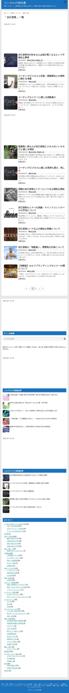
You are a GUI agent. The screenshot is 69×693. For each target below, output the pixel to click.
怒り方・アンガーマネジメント (17, 613)
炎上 (8, 604)
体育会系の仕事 (12, 573)
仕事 (35, 684)
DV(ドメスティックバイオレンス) (18, 597)
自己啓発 (32, 60)
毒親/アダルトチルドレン (15, 551)
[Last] (43, 288)
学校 (40, 684)
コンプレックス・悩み (11, 654)
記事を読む (22, 70)
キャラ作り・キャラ (13, 558)
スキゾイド (10, 626)
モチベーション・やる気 (15, 528)
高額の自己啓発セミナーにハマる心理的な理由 (41, 189)
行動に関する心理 (13, 541)
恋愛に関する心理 (13, 546)
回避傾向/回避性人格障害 (15, 623)
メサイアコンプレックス (15, 656)
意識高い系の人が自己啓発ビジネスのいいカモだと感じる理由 (30, 499)
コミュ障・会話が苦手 (14, 611)
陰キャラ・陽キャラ (13, 631)
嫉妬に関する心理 (13, 538)
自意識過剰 (10, 634)
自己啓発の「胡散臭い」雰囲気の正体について (41, 247)
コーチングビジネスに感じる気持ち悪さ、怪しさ (26, 507)
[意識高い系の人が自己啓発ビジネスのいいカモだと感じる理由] (10, 152)
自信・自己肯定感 (13, 526)
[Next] (39, 288)
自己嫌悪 (10, 658)
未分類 (6, 534)
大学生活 (10, 580)
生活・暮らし (8, 549)
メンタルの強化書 (15, 2)
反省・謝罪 (10, 616)
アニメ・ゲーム (12, 649)
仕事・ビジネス (9, 568)
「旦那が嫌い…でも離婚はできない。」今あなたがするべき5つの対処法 (33, 418)
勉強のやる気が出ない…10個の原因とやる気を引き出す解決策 (30, 426)
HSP (5, 664)
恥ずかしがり (11, 636)
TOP (2, 684)
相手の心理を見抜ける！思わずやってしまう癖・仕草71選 (28, 402)
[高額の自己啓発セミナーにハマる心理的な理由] (10, 194)
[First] (26, 288)
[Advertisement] (34, 38)
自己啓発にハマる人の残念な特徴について (39, 228)
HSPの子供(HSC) (12, 668)
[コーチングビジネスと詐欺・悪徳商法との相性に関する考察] (10, 81)
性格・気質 (7, 619)
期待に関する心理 (13, 543)
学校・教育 (7, 578)
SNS (8, 606)
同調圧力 (10, 566)
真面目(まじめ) (12, 639)
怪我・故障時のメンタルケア (16, 584)
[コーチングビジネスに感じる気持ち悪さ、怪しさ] (10, 173)
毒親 (62, 685)
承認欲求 (7, 651)
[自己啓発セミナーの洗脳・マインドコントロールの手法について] (10, 213)
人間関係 (7, 553)
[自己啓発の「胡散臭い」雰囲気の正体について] (10, 253)
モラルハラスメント (13, 594)
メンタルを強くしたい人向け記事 (15, 524)
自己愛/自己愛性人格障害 (15, 621)
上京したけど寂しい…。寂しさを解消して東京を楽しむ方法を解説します (33, 410)
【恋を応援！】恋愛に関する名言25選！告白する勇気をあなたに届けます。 (34, 395)
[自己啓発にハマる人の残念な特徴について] (10, 234)
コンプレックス (28, 685)
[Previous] (29, 288)
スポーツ (56, 684)
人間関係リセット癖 (13, 555)
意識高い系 (39, 60)
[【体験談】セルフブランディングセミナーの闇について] (10, 271)
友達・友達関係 (12, 560)
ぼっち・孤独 (11, 563)
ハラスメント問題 (10, 592)
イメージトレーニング (14, 590)
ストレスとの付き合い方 (15, 531)
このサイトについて (36, 687)
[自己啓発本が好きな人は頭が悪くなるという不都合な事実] (10, 60)
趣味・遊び (7, 647)
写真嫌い (10, 661)
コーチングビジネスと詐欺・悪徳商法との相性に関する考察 (29, 483)
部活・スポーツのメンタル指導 (17, 587)
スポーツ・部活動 (10, 582)
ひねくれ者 (10, 628)
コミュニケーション (10, 609)
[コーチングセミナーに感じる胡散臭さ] (10, 103)
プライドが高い (12, 641)
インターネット (9, 599)
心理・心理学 (8, 536)
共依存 (6, 670)
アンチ (9, 601)
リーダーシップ (12, 570)
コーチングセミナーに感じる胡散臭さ (37, 97)
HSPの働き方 (11, 665)
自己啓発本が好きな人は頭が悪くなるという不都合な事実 (28, 475)
